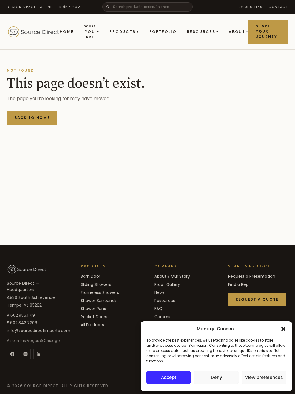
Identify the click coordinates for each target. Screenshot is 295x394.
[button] (283, 329)
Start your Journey (266, 31)
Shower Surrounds (99, 300)
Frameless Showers (100, 292)
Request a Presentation (251, 276)
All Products (92, 325)
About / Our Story (172, 276)
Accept (169, 377)
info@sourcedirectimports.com (38, 330)
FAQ (158, 309)
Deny (216, 377)
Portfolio (163, 31)
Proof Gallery (167, 284)
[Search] (108, 7)
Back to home (32, 117)
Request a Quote (257, 299)
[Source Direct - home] (33, 32)
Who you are (91, 31)
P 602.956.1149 (21, 315)
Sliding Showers (96, 284)
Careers (162, 317)
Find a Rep (238, 284)
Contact (278, 7)
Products (124, 31)
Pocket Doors (94, 317)
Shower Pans (93, 309)
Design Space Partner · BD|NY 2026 (45, 7)
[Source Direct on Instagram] (25, 354)
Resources (202, 31)
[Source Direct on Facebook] (12, 354)
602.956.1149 (249, 7)
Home (67, 31)
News (159, 292)
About (238, 31)
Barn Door (90, 276)
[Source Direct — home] (27, 269)
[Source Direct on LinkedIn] (38, 354)
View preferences (264, 377)
